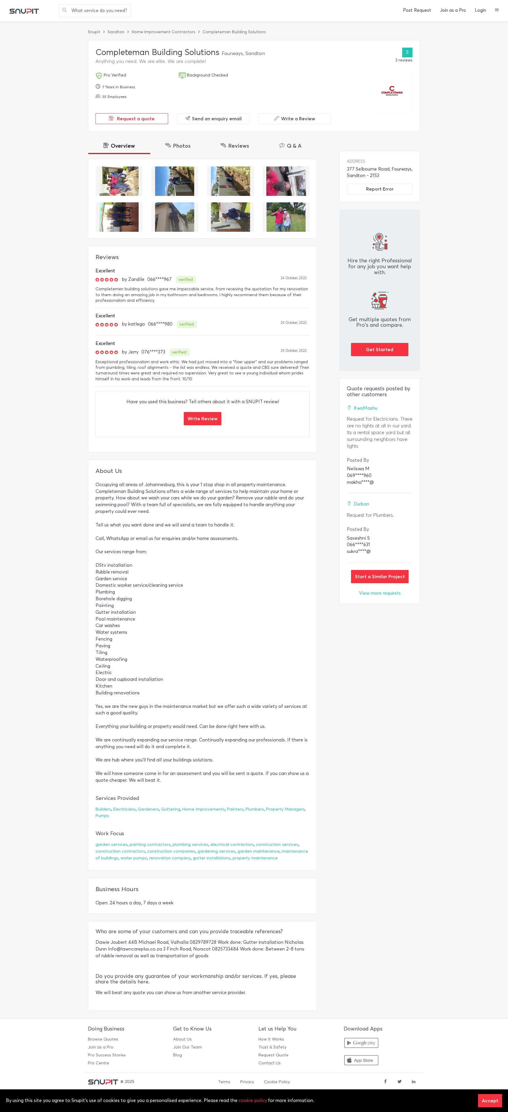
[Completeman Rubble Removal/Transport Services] (286, 181)
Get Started (379, 349)
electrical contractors (232, 844)
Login (480, 10)
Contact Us (269, 1063)
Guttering (170, 809)
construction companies (171, 851)
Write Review (203, 418)
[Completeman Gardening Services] (174, 181)
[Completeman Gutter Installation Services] (174, 217)
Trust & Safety (272, 1047)
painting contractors (150, 844)
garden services (112, 844)
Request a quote (135, 118)
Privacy (247, 1081)
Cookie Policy (277, 1081)
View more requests (380, 593)
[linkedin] (413, 1082)
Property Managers (285, 809)
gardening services (216, 851)
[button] (497, 10)
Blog (177, 1055)
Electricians (124, 809)
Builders (103, 809)
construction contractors (120, 851)
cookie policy (253, 1100)
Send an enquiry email (217, 118)
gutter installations (211, 858)
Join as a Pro (453, 10)
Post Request (417, 10)
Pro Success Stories (107, 1055)
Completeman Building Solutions (234, 31)
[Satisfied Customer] (119, 217)
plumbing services (190, 844)
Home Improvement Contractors (163, 31)
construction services (277, 844)
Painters (235, 809)
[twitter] (399, 1082)
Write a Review (298, 118)
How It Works (271, 1039)
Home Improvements (203, 809)
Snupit (94, 31)
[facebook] (385, 1082)
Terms (224, 1081)
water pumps (134, 858)
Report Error (380, 189)
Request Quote (273, 1055)
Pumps (102, 815)
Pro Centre (98, 1063)
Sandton (116, 31)
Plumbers (254, 809)
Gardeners (148, 809)
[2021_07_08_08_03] (119, 181)
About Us (182, 1039)
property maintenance (255, 858)
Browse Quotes (103, 1039)
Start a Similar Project (380, 576)
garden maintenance (259, 851)
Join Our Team (187, 1047)
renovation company (170, 858)
